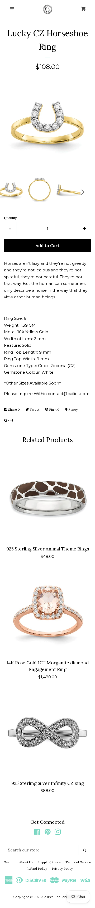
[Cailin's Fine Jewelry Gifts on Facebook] (37, 832)
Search (9, 862)
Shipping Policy (49, 862)
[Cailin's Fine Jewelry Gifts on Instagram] (58, 832)
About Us (26, 862)
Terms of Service (78, 862)
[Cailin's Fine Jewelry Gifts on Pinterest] (47, 832)
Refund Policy (36, 868)
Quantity (10, 218)
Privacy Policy (62, 868)
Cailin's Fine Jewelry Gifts (61, 897)
